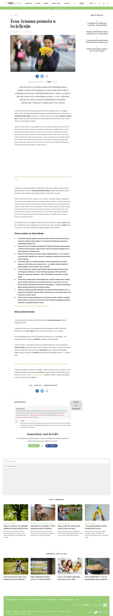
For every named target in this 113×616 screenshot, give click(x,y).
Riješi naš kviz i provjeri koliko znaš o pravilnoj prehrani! (31, 306)
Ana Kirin (16, 32)
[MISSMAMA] (92, 3)
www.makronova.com (37, 375)
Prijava (52, 445)
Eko (16, 15)
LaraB (22, 421)
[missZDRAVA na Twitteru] (85, 605)
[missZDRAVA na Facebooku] (82, 605)
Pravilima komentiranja (35, 415)
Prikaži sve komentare (76, 405)
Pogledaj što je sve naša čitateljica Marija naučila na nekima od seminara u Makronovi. (41, 364)
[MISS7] (81, 3)
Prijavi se (34, 445)
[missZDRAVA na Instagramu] (88, 605)
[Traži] (100, 3)
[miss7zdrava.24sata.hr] (13, 3)
